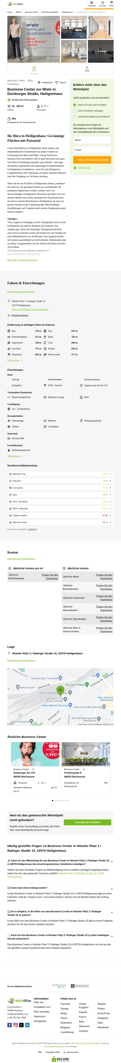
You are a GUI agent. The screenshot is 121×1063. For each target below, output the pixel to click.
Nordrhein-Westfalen (50, 12)
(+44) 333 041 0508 (16, 1017)
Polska (101, 1008)
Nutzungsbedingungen (54, 1046)
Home (9, 12)
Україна (102, 1004)
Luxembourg (67, 1032)
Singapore (103, 1018)
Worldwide (103, 1027)
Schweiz (83, 1031)
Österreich (84, 1026)
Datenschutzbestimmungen (87, 1043)
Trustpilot (75, 179)
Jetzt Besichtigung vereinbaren (94, 116)
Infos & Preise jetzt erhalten (92, 105)
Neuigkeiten (40, 1021)
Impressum (39, 1016)
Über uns (39, 1002)
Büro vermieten (42, 1011)
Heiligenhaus (67, 12)
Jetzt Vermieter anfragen (90, 110)
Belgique (65, 1027)
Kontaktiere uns (42, 1007)
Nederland (66, 1022)
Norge (63, 1013)
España (83, 1012)
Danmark (65, 1004)
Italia (81, 1021)
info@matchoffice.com (17, 1014)
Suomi (63, 1018)
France (82, 1017)
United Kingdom (83, 1006)
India (100, 1022)
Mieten (18, 12)
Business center (31, 12)
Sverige (64, 1008)
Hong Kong (103, 1013)
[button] (50, 746)
